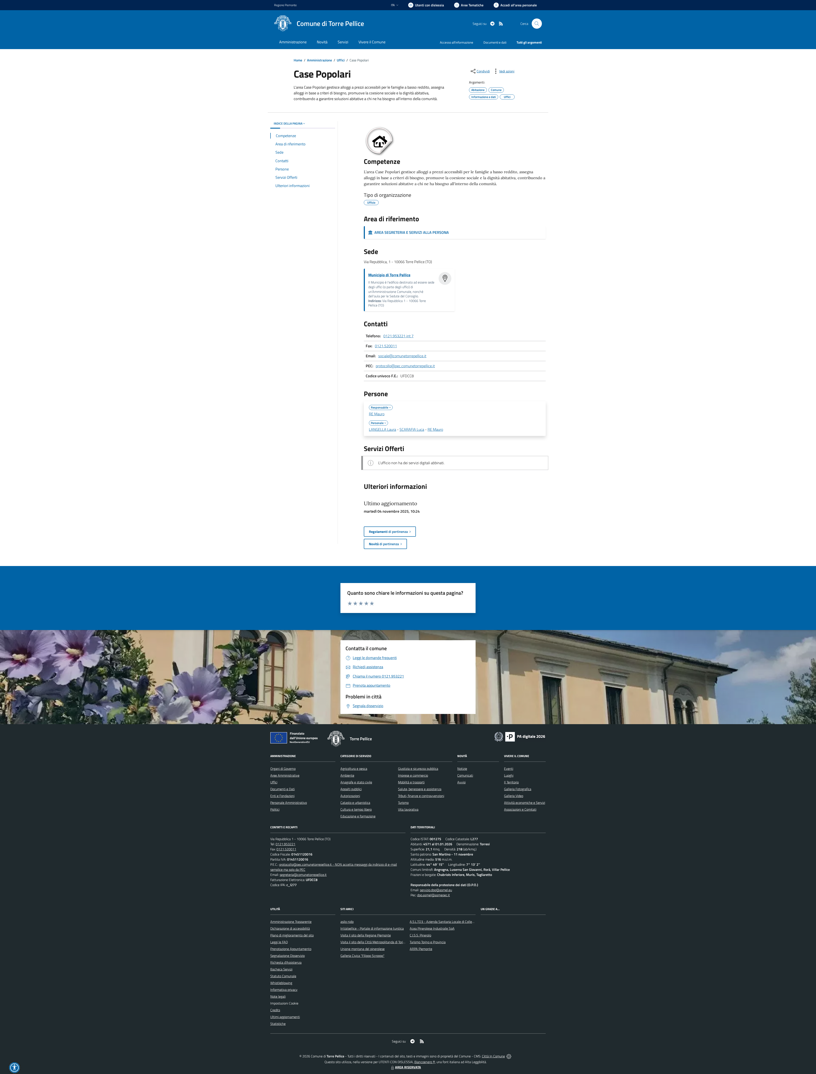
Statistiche (278, 1023)
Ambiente (347, 775)
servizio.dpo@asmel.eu (436, 889)
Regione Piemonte (285, 5)
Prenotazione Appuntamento (290, 948)
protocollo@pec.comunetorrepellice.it (405, 366)
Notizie (462, 768)
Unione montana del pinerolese (362, 948)
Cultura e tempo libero (356, 809)
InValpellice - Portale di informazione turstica (372, 928)
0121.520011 (386, 346)
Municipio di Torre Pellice (389, 275)
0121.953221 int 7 (398, 336)
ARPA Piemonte (421, 948)
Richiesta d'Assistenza (286, 962)
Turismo (403, 802)
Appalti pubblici (351, 789)
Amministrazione (319, 60)
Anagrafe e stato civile (356, 782)
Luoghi (508, 775)
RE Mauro (376, 414)
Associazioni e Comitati (520, 809)
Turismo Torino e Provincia (428, 942)
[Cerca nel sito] (537, 23)
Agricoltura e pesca (353, 768)
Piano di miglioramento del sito (292, 935)
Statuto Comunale (283, 976)
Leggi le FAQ (279, 942)
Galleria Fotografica (517, 789)
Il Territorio (511, 782)
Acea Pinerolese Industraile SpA (432, 928)
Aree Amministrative (284, 775)
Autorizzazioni (350, 795)
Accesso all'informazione (456, 42)
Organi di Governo (283, 768)
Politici (274, 809)
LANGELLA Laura (382, 429)
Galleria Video (513, 795)
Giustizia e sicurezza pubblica (418, 768)
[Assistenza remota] (509, 1056)
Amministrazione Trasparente (291, 921)
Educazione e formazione (357, 816)
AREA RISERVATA (408, 1067)
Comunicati (465, 775)
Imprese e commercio (413, 775)
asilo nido (347, 921)
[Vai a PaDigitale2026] (520, 736)
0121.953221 (285, 844)
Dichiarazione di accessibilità (290, 928)
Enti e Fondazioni (282, 795)
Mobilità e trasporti (411, 782)
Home (298, 60)
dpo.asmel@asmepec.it (433, 895)
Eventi (508, 768)
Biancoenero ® (424, 1061)
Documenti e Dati (282, 789)
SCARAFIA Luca (412, 429)
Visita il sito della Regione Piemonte (365, 935)
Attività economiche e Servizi (524, 802)
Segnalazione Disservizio (287, 955)
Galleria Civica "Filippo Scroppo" (362, 955)
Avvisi (461, 782)
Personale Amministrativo (288, 802)
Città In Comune (493, 1056)
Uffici (341, 60)
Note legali (278, 996)
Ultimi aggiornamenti (285, 1016)
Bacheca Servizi (281, 969)
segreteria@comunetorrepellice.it (303, 874)
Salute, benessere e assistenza (419, 789)
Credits (275, 1010)
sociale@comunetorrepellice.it (402, 356)
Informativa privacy (284, 989)
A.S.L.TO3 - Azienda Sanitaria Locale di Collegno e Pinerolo (451, 921)
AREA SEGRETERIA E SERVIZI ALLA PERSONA (411, 232)
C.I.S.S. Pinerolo (420, 935)
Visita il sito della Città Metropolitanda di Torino (373, 942)
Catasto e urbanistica (355, 802)
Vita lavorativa (408, 809)
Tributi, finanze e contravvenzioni (421, 795)
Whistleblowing (281, 982)
